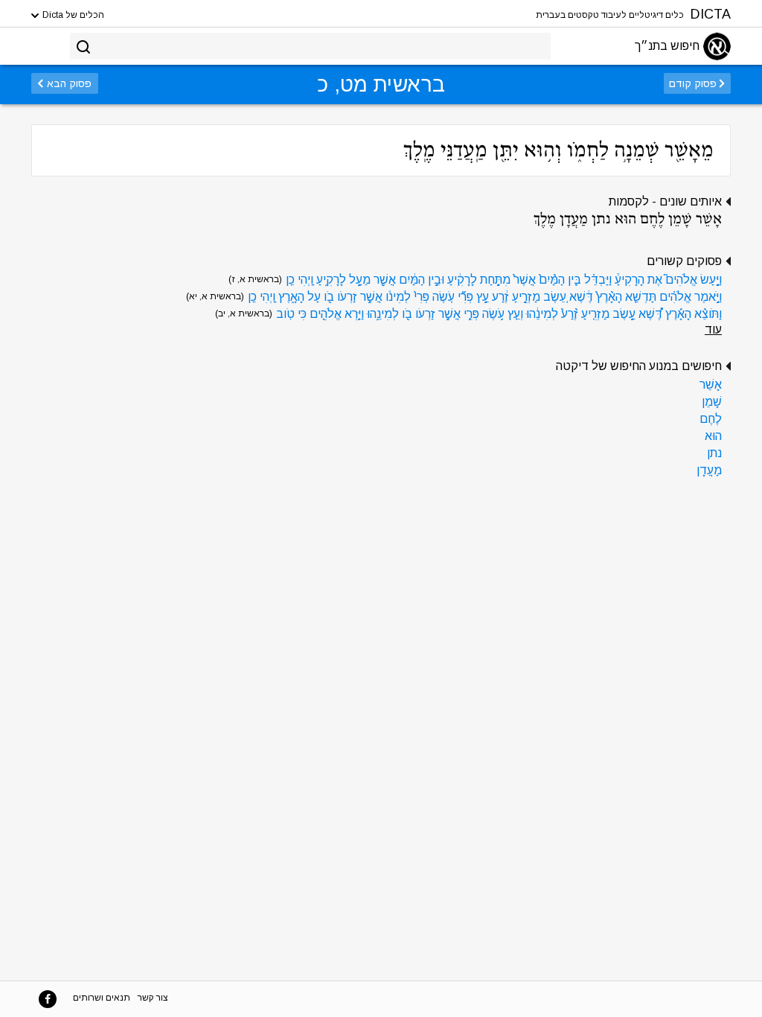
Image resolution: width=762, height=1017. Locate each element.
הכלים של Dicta (72, 15)
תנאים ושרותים (101, 997)
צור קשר (153, 997)
